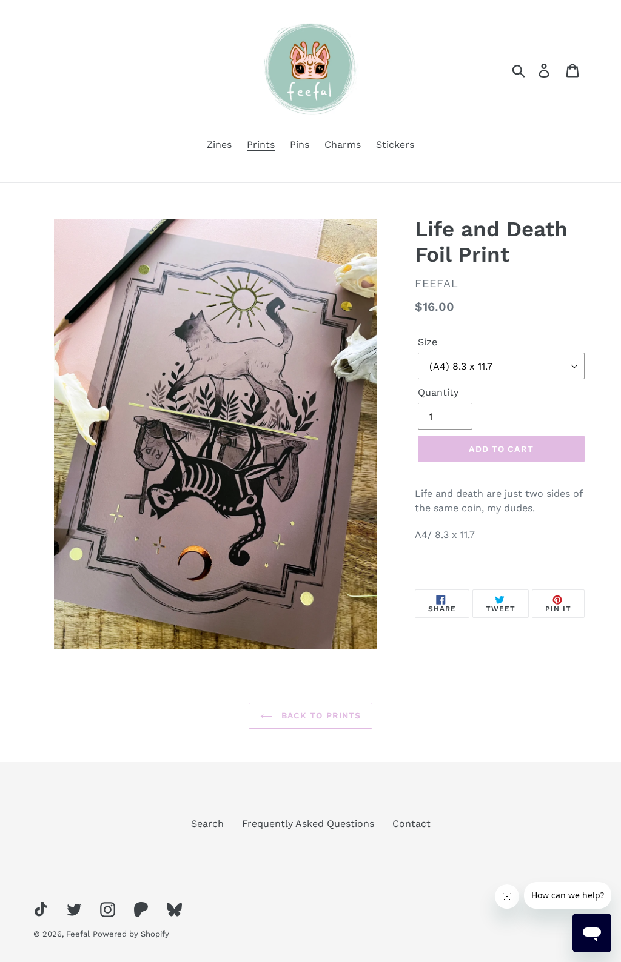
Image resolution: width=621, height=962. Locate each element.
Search (207, 823)
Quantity (438, 392)
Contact (411, 823)
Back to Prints (319, 715)
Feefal (78, 933)
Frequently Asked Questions (308, 823)
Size (427, 342)
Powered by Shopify (131, 933)
